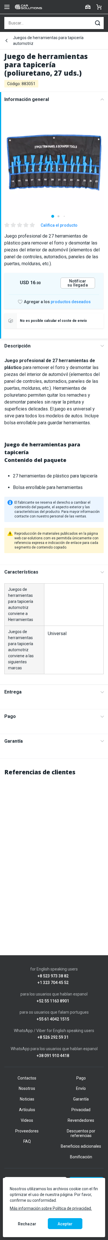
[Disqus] (54, 853)
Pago (10, 716)
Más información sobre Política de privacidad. (51, 1208)
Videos (27, 1120)
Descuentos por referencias (81, 1133)
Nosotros (27, 1088)
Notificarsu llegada (77, 283)
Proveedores (27, 1131)
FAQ (27, 1141)
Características (21, 572)
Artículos (27, 1109)
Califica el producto (59, 225)
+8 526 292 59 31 (53, 1037)
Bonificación (81, 1157)
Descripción (17, 346)
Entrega (13, 692)
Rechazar (27, 1224)
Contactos (27, 1078)
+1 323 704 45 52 (53, 983)
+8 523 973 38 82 (53, 976)
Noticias (27, 1099)
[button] (52, 216)
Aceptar (65, 1224)
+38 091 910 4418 (53, 1056)
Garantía (13, 741)
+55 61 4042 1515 (53, 1019)
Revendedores (81, 1120)
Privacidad (80, 1109)
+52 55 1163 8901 (53, 1001)
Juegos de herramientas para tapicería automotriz (48, 40)
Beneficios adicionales (81, 1146)
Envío (81, 1088)
